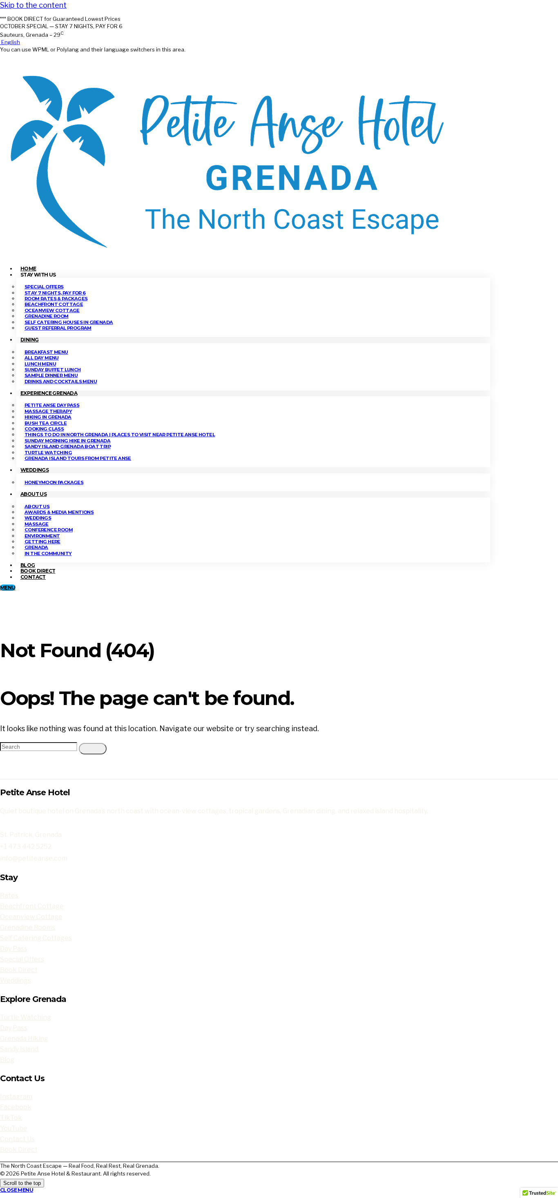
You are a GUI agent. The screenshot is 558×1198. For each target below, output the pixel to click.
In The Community (48, 553)
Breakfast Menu (46, 352)
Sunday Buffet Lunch (53, 370)
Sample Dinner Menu (51, 375)
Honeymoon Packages (54, 482)
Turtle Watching (48, 452)
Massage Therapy (48, 411)
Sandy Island (19, 1049)
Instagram (16, 1096)
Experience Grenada (48, 393)
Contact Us (17, 1139)
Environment (42, 536)
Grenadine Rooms (27, 927)
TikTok (11, 1118)
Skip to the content (33, 5)
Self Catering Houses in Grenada (69, 322)
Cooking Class (44, 429)
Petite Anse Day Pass (52, 405)
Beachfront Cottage (54, 304)
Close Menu (16, 1190)
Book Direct (19, 970)
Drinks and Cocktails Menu (61, 381)
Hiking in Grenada (48, 417)
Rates (9, 895)
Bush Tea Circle (46, 423)
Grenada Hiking (24, 1038)
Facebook (15, 1107)
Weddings (34, 470)
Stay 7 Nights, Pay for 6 (55, 293)
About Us (33, 494)
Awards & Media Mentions (59, 512)
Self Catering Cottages (36, 938)
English (10, 42)
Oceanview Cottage (52, 310)
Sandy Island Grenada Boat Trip (68, 446)
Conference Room (49, 530)
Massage (37, 524)
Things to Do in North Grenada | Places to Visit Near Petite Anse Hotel (120, 434)
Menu (8, 587)
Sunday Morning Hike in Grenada (67, 441)
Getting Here (42, 541)
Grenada (36, 547)
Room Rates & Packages (56, 298)
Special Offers (44, 287)
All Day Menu (42, 358)
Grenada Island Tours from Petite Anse (78, 458)
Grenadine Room (47, 316)
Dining (29, 340)
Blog (7, 1060)
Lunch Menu (40, 364)
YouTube (13, 1128)
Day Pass (13, 949)
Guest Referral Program (58, 328)
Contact (33, 577)
